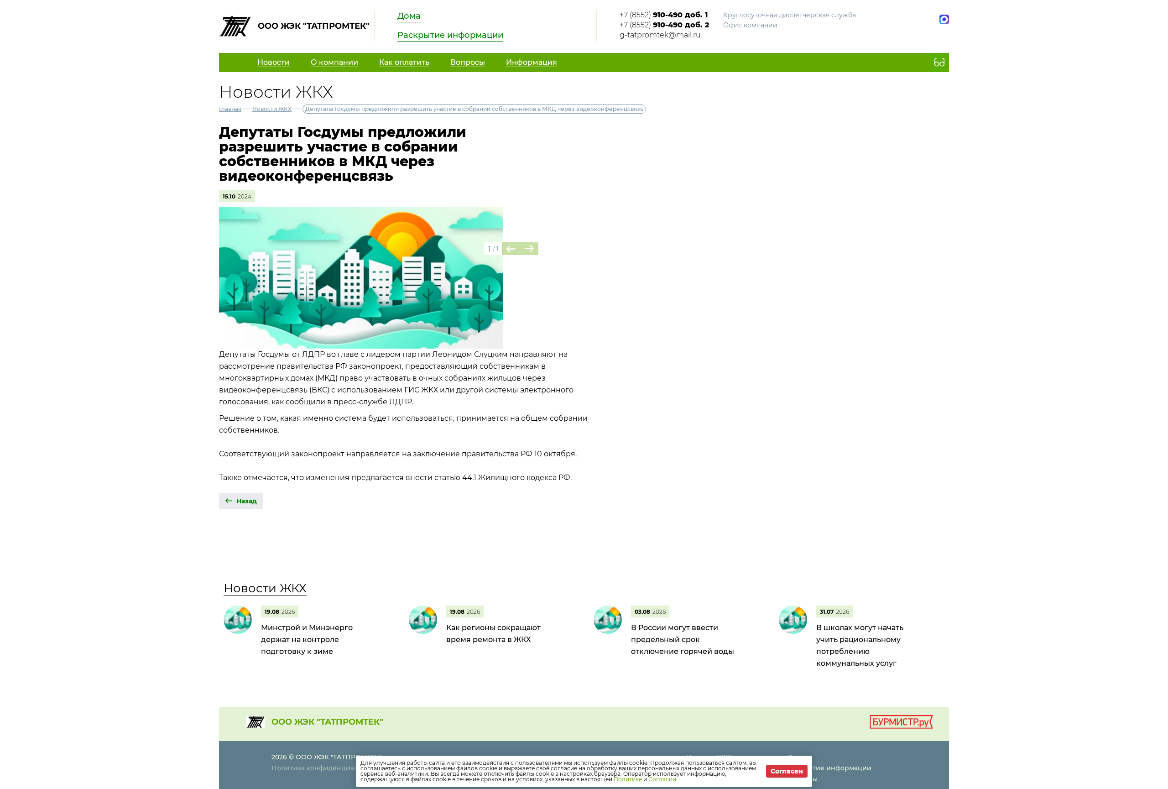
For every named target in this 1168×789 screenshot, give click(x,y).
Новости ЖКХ (272, 108)
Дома (409, 16)
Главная (230, 108)
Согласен (787, 771)
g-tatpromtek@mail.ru (660, 35)
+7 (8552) (664, 14)
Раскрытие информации (450, 35)
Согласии (662, 779)
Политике (628, 779)
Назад (246, 501)
